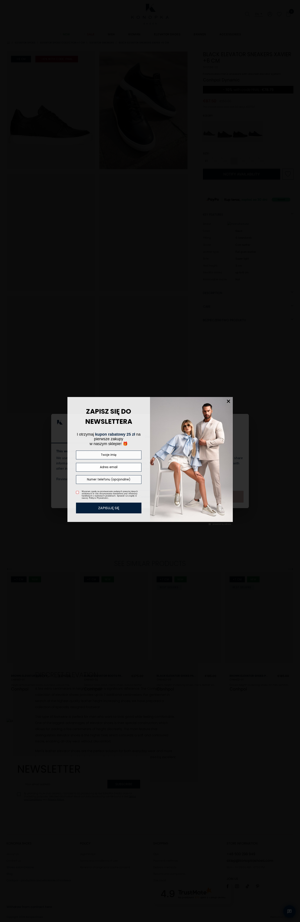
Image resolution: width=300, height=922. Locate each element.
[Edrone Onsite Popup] (150, 461)
